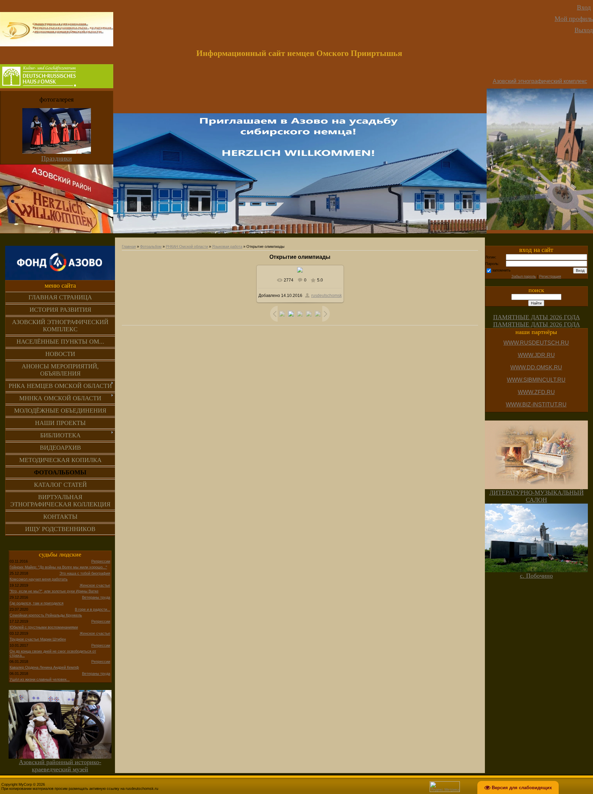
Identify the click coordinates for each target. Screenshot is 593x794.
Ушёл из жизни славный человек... (40, 679)
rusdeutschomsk (326, 295)
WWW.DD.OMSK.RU (536, 367)
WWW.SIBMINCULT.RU (536, 380)
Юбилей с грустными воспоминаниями (44, 627)
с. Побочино (536, 575)
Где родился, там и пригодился (36, 603)
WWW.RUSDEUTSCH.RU (536, 343)
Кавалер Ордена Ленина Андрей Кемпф (44, 667)
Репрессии (100, 561)
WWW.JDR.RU (536, 355)
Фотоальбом (151, 246)
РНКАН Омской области (187, 246)
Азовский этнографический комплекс (540, 81)
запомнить (501, 270)
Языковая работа (227, 246)
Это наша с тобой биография (84, 573)
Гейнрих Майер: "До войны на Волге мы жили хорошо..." (58, 567)
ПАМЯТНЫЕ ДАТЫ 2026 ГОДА (536, 317)
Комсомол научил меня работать (39, 579)
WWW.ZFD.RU (536, 392)
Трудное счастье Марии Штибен (38, 639)
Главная (129, 246)
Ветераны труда (96, 597)
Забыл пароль (523, 276)
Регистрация (550, 276)
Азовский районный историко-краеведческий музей (60, 766)
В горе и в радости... (92, 609)
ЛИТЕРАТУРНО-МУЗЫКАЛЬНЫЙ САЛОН (536, 496)
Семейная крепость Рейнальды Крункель (46, 615)
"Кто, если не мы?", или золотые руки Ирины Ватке (54, 591)
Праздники (56, 158)
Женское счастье (95, 585)
